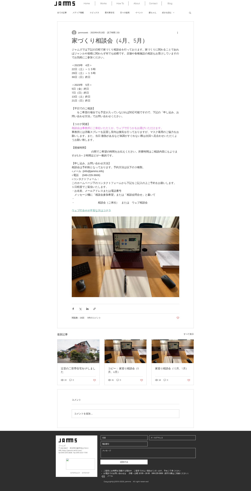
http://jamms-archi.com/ (72, 450)
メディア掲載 (78, 12)
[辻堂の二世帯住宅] (78, 351)
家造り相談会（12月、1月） (171, 368)
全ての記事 (62, 12)
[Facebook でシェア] (73, 308)
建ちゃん (152, 12)
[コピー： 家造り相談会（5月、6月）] (126, 351)
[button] (190, 12)
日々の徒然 (125, 12)
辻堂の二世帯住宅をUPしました (78, 370)
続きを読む (167, 12)
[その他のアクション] (177, 32)
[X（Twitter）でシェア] (80, 308)
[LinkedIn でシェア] (87, 308)
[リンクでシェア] (94, 308)
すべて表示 (189, 334)
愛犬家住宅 (109, 12)
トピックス (94, 12)
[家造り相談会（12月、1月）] (173, 351)
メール (110, 476)
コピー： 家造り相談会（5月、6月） (123, 370)
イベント (139, 12)
